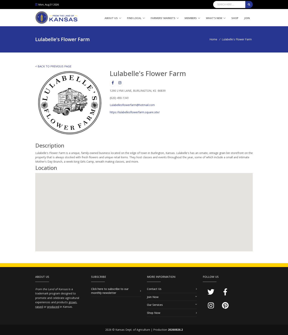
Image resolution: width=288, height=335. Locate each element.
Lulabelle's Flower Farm (237, 39)
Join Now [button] (152, 297)
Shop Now (153, 313)
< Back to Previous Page (53, 66)
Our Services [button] (155, 305)
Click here (97, 289)
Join (247, 18)
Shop (234, 18)
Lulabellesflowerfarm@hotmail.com (132, 105)
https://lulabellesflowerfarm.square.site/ (135, 112)
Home (213, 39)
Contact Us (154, 289)
